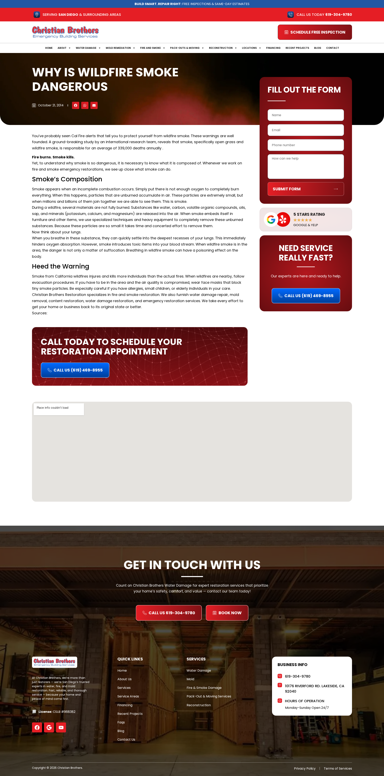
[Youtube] (61, 727)
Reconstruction (221, 48)
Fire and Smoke (150, 48)
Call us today (324, 14)
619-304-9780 (297, 676)
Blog (317, 48)
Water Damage (86, 48)
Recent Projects (297, 48)
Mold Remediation (118, 48)
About (62, 48)
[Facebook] (37, 727)
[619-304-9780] (280, 675)
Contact (332, 48)
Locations (249, 48)
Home (49, 48)
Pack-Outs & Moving (185, 48)
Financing (273, 48)
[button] (75, 105)
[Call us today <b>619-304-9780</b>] (290, 14)
